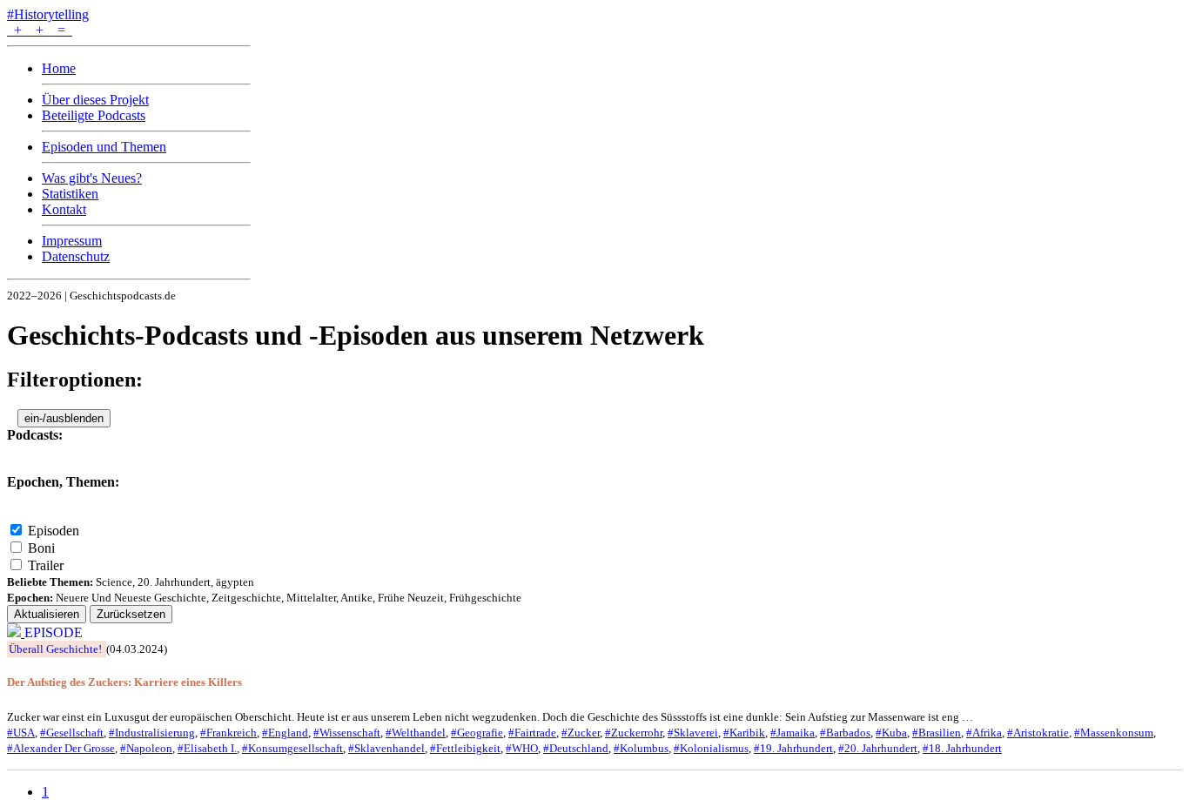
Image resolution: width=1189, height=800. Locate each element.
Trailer (46, 565)
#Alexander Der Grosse (61, 748)
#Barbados (845, 732)
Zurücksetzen (131, 614)
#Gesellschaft (72, 732)
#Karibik (744, 732)
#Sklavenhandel (386, 748)
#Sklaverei (693, 732)
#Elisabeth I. (207, 748)
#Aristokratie (1038, 732)
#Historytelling (48, 14)
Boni (41, 548)
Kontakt (64, 209)
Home (59, 68)
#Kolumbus (641, 748)
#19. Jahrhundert (793, 748)
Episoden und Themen (104, 146)
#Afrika (984, 732)
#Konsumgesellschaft (292, 748)
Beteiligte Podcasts (93, 115)
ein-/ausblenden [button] (64, 418)
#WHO (522, 748)
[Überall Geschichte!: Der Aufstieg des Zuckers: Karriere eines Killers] (15, 632)
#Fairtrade (532, 732)
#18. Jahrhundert (962, 748)
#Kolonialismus (711, 748)
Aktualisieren (46, 614)
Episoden (53, 530)
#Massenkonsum (1113, 732)
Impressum (72, 240)
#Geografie (477, 732)
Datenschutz (76, 256)
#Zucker (580, 732)
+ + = (39, 30)
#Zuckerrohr (633, 732)
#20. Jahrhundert (877, 748)
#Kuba (891, 732)
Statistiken (70, 193)
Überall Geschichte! (55, 648)
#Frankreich (228, 732)
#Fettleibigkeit (465, 748)
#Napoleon (146, 748)
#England (285, 732)
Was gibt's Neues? (92, 178)
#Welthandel (416, 732)
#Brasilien (936, 732)
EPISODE (53, 632)
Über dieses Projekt (95, 99)
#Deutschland (575, 748)
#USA (21, 732)
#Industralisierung (152, 732)
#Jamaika (792, 732)
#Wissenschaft (346, 732)
